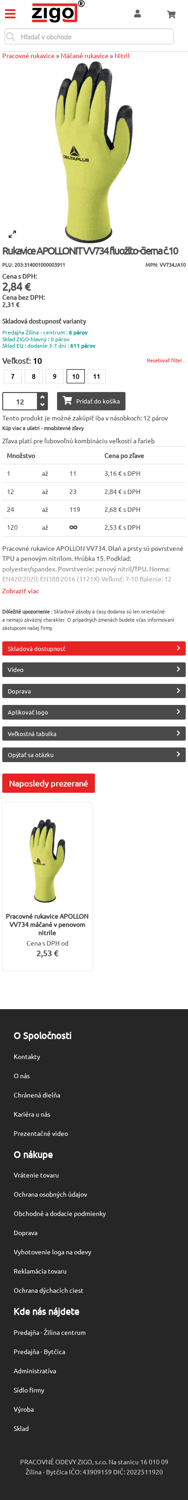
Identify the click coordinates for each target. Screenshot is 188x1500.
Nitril (122, 55)
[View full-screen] (12, 234)
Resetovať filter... (166, 360)
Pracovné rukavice (28, 55)
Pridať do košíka (98, 401)
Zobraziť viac (20, 590)
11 (96, 376)
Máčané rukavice (85, 55)
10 (75, 376)
